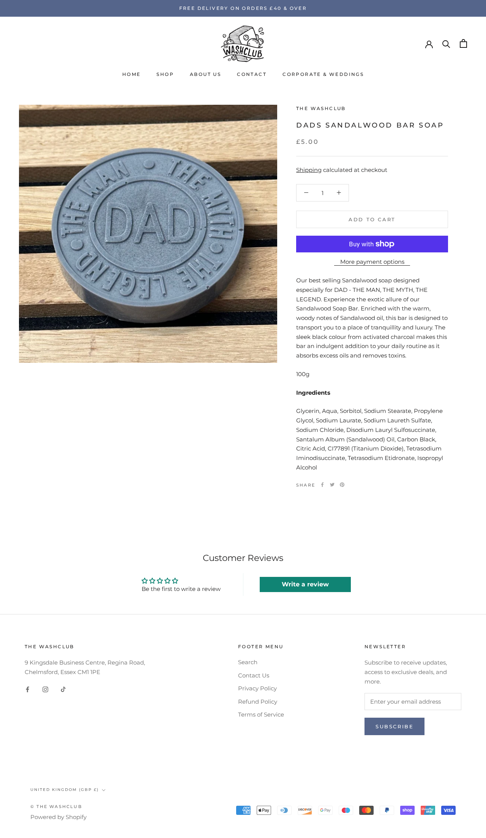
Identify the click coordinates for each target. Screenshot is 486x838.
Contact (252, 74)
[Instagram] (45, 689)
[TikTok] (63, 689)
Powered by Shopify (58, 817)
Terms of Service (261, 714)
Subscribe (394, 726)
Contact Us (253, 675)
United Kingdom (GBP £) (64, 789)
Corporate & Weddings (323, 74)
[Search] (446, 43)
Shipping (309, 169)
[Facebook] (322, 484)
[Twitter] (332, 484)
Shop (165, 74)
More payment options (372, 261)
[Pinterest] (342, 484)
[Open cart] (463, 43)
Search (247, 662)
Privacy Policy (257, 688)
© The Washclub (56, 806)
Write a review (305, 584)
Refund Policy (257, 701)
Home (131, 74)
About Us (205, 74)
